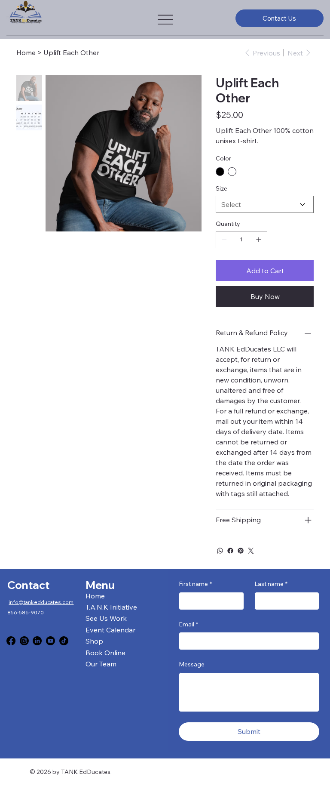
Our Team (101, 664)
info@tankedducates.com (41, 602)
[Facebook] (230, 550)
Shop (94, 641)
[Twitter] (251, 550)
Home (95, 596)
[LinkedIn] (37, 640)
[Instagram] (24, 640)
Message (192, 664)
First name (195, 584)
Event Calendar (110, 630)
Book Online (105, 652)
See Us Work (106, 618)
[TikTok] (63, 640)
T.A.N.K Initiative (111, 607)
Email (188, 624)
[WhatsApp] (220, 550)
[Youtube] (50, 640)
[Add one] (258, 239)
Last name (270, 584)
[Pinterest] (240, 550)
